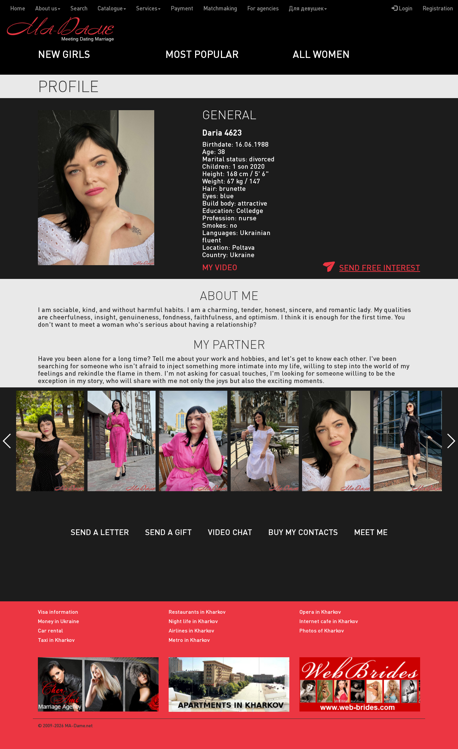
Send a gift (168, 532)
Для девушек (306, 8)
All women (321, 54)
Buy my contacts (303, 532)
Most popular (202, 54)
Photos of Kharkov (321, 630)
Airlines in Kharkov (191, 630)
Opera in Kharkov (320, 611)
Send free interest (379, 267)
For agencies (263, 8)
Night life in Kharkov (193, 621)
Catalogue (110, 8)
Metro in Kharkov (189, 639)
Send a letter (100, 532)
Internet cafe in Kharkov (328, 621)
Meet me (371, 532)
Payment (182, 8)
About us (46, 8)
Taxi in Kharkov (56, 639)
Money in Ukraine (58, 621)
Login (404, 8)
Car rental (50, 630)
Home (17, 8)
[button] (7, 441)
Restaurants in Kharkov (197, 611)
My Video (219, 267)
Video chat (230, 532)
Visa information (58, 611)
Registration (437, 8)
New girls (64, 54)
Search (79, 8)
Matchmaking (220, 8)
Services (146, 8)
